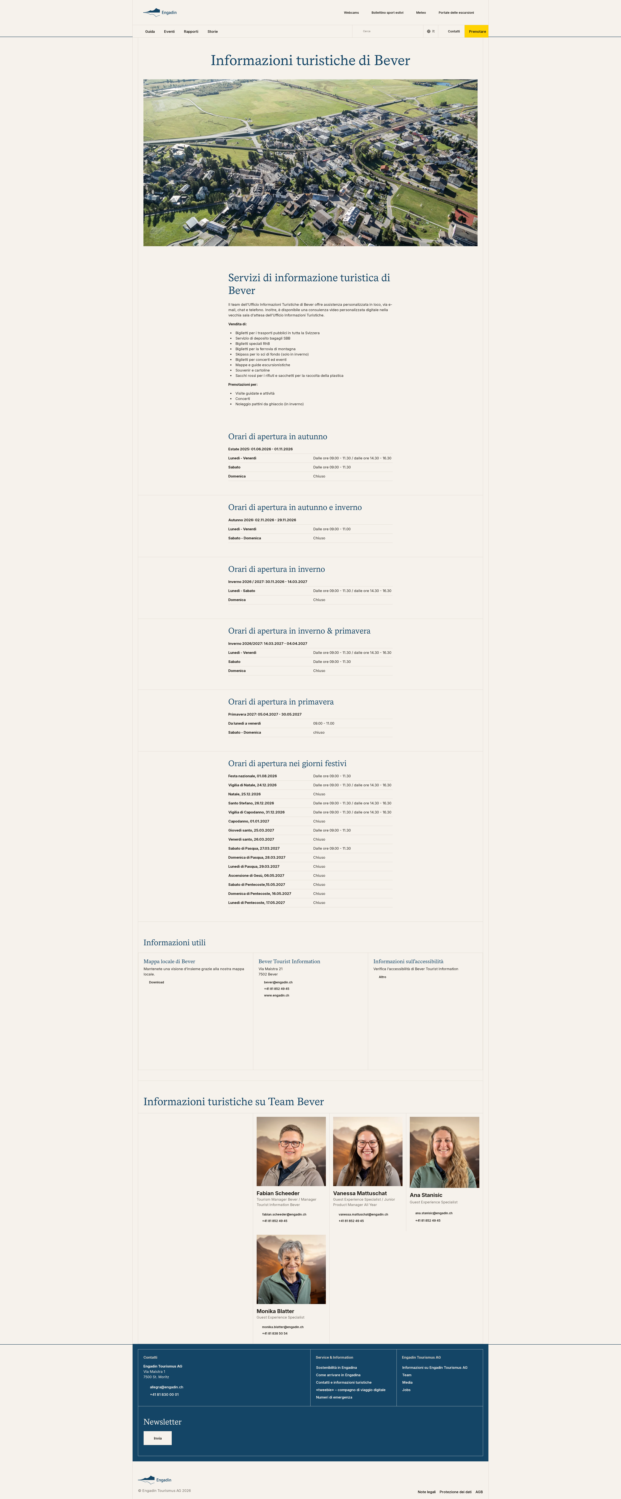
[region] (310, 463)
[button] (150, 31)
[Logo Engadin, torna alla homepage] (167, 12)
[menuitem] (169, 31)
